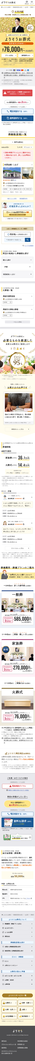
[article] (18, 506)
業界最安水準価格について (21, 84)
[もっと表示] (17, 173)
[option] (18, 924)
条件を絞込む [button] (18, 142)
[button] (9, 55)
